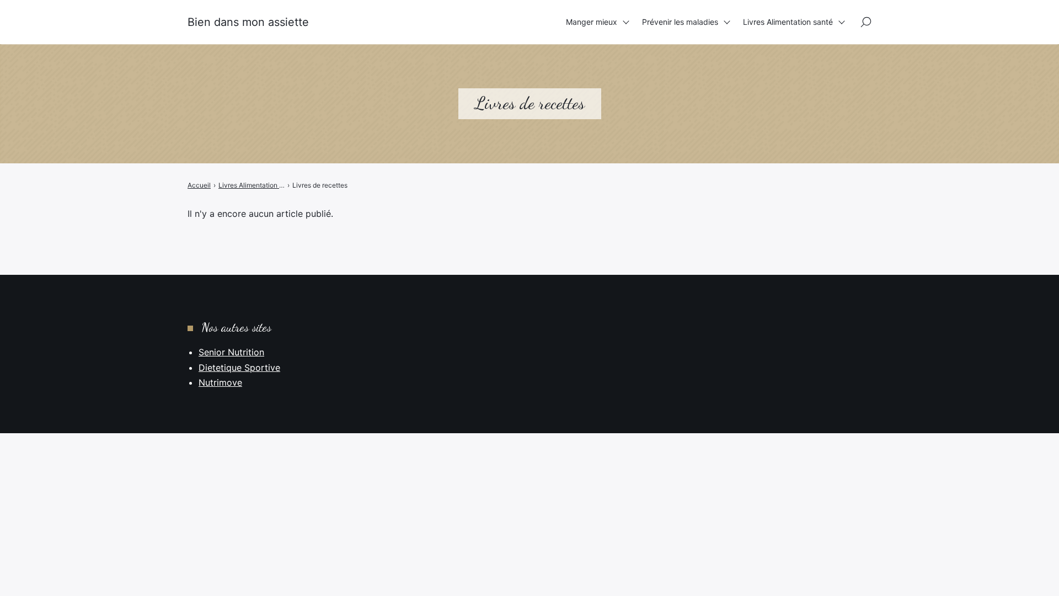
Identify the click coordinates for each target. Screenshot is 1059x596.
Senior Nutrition (231, 352)
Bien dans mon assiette (248, 22)
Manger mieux (591, 21)
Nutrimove (220, 382)
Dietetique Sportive (239, 367)
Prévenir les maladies (680, 21)
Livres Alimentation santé (788, 21)
